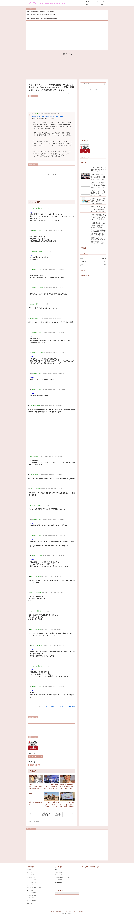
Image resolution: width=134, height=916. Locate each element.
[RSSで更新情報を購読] (39, 765)
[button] (41, 756)
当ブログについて (60, 911)
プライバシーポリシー (71, 911)
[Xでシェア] (29, 756)
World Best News (31, 897)
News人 (56, 869)
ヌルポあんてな (58, 879)
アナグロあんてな (31, 882)
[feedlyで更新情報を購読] (36, 765)
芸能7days (29, 903)
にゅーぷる (30, 890)
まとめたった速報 (31, 895)
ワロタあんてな (58, 872)
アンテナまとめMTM (32, 892)
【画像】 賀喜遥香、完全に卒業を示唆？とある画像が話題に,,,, (41, 18)
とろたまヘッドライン (32, 879)
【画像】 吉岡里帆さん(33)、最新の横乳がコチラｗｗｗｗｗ (40, 11)
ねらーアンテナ (58, 874)
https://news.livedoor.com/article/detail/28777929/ (47, 116)
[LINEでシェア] (38, 756)
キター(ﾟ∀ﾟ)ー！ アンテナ (34, 887)
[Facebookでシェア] (32, 756)
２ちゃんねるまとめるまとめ (62, 877)
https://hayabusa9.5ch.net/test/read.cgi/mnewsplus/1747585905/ (59, 706)
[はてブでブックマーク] (35, 756)
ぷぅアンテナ (30, 874)
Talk (56, 885)
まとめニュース (31, 877)
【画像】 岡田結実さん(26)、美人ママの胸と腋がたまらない (40, 14)
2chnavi (29, 869)
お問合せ (81, 911)
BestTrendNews (58, 882)
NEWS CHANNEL (31, 900)
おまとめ (29, 872)
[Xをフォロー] (32, 765)
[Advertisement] (67, 66)
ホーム (52, 911)
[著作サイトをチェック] (29, 765)
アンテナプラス (31, 885)
